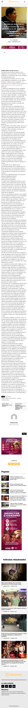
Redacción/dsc (6, 586)
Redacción (15, 40)
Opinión (23, 21)
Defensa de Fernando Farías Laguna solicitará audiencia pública (18, 484)
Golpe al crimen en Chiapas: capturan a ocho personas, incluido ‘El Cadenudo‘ (18, 505)
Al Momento (6, 21)
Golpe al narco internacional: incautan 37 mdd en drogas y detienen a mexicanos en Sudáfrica (18, 491)
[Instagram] (6, 686)
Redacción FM (6, 611)
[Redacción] (14, 417)
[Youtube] (13, 686)
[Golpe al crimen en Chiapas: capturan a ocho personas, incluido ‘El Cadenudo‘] (5, 504)
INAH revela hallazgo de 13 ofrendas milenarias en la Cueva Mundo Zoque (17, 478)
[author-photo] (2, 586)
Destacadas (15, 21)
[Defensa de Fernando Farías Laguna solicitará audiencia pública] (5, 484)
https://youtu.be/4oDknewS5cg (12, 85)
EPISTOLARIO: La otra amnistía (7, 406)
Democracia (8, 396)
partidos (19, 398)
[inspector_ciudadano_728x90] (14, 48)
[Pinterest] (15, 464)
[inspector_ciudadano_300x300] (11, 454)
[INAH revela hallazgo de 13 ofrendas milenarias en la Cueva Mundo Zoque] (5, 478)
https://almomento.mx (14, 424)
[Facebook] (9, 464)
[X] (12, 464)
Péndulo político (5, 399)
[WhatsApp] (18, 464)
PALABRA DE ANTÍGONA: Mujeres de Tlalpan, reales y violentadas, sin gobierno (20, 407)
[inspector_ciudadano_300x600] (11, 549)
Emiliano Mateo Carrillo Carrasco (9, 398)
